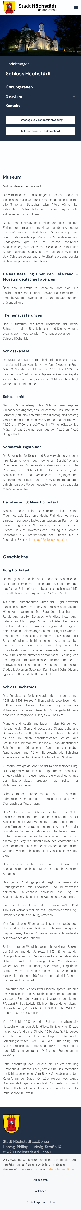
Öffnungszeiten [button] (19, 87)
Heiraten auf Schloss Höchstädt (46, 540)
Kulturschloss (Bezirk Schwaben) (40, 131)
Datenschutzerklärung (61, 1169)
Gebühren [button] (14, 96)
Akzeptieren (40, 1180)
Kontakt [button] (13, 105)
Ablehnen (40, 1191)
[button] (76, 7)
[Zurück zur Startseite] (31, 7)
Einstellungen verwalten (40, 1202)
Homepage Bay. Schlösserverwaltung (41, 120)
